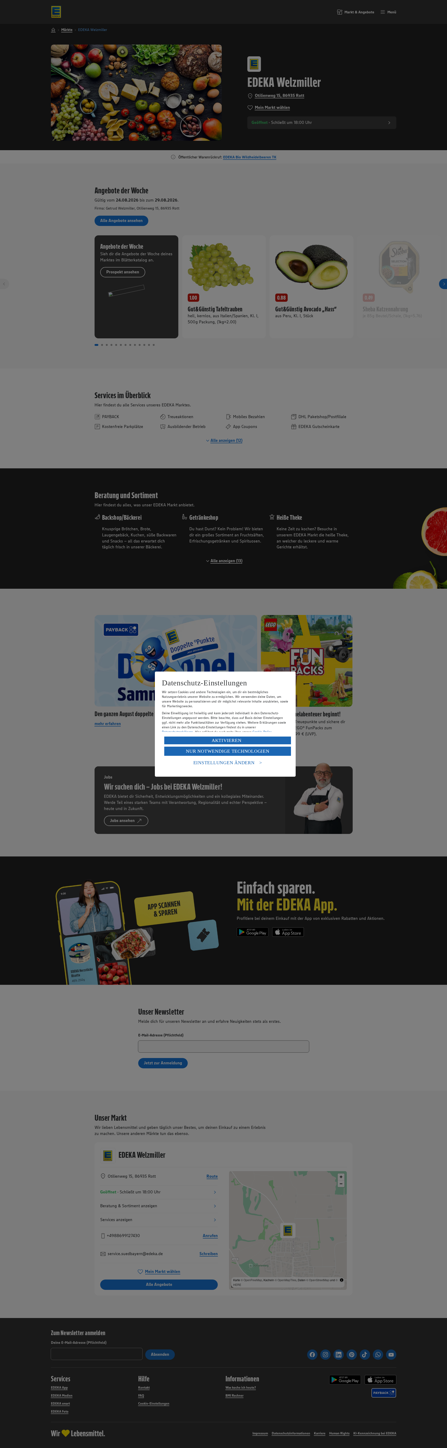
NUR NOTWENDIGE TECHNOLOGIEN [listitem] (227, 751)
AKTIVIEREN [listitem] (226, 740)
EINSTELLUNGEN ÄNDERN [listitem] (224, 762)
